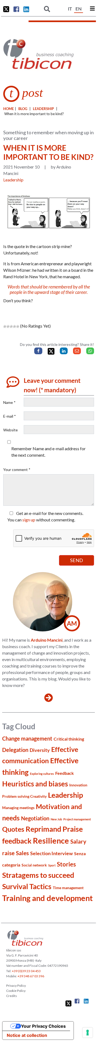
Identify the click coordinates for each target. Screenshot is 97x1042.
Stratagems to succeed (38, 875)
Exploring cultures (42, 773)
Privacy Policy (16, 985)
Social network (34, 865)
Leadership (43, 108)
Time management (68, 887)
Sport (52, 865)
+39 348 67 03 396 (31, 976)
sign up (28, 519)
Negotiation (35, 818)
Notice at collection (27, 1035)
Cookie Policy (16, 991)
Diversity (40, 750)
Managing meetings (18, 807)
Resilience (51, 840)
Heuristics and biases (35, 784)
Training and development (47, 898)
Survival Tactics (26, 886)
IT (70, 9)
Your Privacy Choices (43, 1026)
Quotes (13, 829)
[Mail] (77, 351)
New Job (56, 819)
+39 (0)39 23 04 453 (26, 971)
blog (22, 108)
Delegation (15, 750)
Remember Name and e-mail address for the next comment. (48, 452)
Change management (27, 738)
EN (78, 9)
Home (8, 108)
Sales (22, 853)
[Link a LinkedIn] (26, 9)
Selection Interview (51, 853)
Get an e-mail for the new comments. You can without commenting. (45, 516)
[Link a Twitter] (6, 9)
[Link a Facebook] (16, 9)
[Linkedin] (64, 351)
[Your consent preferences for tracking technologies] (87, 1032)
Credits (11, 996)
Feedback (64, 773)
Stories (66, 864)
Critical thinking (69, 738)
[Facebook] (38, 351)
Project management (77, 819)
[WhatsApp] (90, 351)
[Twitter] (51, 351)
